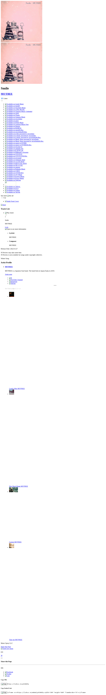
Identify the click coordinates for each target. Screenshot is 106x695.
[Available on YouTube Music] (15, 108)
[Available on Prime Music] (14, 122)
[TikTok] (12, 283)
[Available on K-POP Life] (14, 150)
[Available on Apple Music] (14, 104)
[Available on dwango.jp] (13, 147)
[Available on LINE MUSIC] (15, 109)
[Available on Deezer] (12, 126)
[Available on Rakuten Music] (15, 169)
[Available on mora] (12, 121)
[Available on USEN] (12, 171)
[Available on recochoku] (13, 119)
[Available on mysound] (13, 158)
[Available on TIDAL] (12, 187)
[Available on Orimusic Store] (15, 160)
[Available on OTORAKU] (14, 173)
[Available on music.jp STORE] (16, 143)
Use (4, 198)
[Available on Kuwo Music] (14, 178)
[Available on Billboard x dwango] (16, 152)
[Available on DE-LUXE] (14, 165)
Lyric (6, 227)
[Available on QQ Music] (13, 175)
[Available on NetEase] (13, 180)
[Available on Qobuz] (12, 190)
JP (1, 655)
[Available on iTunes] (12, 115)
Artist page (8, 274)
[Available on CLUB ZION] (14, 162)
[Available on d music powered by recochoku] (20, 136)
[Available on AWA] (12, 113)
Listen (5, 98)
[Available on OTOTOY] (13, 154)
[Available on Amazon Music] (15, 117)
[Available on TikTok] (12, 192)
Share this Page (6, 647)
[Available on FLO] (12, 188)
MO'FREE (7, 94)
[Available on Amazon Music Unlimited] (18, 111)
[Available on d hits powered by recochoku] (19, 134)
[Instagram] (13, 282)
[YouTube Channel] (16, 280)
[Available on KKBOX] (13, 128)
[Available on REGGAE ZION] (16, 163)
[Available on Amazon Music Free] (17, 124)
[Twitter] (10, 278)
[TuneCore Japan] (7, 648)
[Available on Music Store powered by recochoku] (22, 139)
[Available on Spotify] (12, 106)
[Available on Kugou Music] (14, 176)
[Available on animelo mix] (14, 149)
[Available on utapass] (12, 167)
